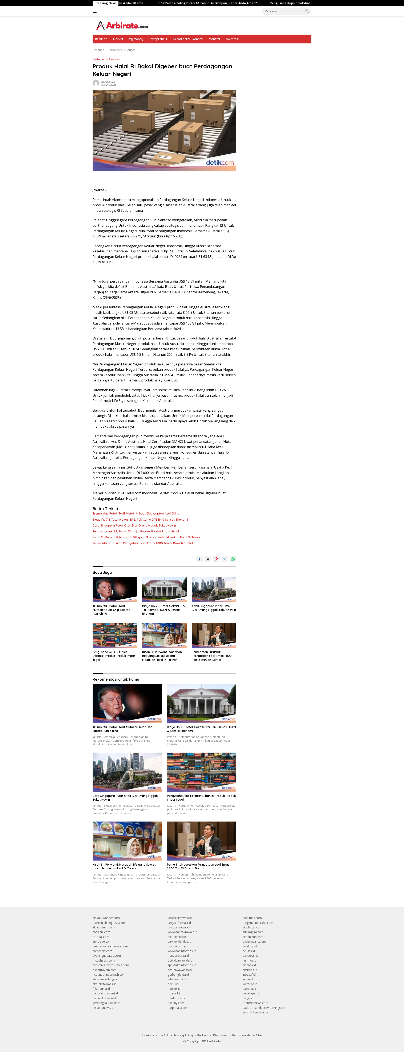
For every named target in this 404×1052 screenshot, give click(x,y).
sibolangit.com (252, 927)
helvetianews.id (103, 1008)
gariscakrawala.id (104, 998)
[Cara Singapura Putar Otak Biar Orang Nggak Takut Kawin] (214, 589)
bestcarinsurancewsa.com (110, 946)
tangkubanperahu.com (258, 923)
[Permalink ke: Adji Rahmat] (96, 83)
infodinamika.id (178, 979)
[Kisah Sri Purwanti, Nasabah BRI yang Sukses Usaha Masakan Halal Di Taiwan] (164, 635)
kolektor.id (250, 946)
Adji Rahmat (108, 82)
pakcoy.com (176, 1003)
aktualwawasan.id (180, 970)
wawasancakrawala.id (182, 932)
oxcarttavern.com (105, 970)
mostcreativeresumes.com (111, 965)
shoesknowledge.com (107, 979)
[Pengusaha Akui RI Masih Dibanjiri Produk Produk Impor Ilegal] (115, 635)
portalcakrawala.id (180, 960)
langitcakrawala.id (180, 918)
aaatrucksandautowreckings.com (265, 1008)
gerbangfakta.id (178, 975)
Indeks (146, 1035)
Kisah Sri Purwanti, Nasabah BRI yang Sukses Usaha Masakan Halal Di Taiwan (147, 537)
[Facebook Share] (199, 559)
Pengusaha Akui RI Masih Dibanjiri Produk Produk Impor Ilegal (136, 531)
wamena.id (250, 984)
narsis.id (173, 984)
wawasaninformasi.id (182, 951)
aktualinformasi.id (105, 984)
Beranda (101, 39)
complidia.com (102, 951)
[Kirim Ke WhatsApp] (233, 559)
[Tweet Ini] (208, 559)
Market (118, 39)
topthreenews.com (255, 1003)
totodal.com (101, 937)
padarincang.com (254, 941)
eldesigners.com (104, 927)
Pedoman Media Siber (247, 1035)
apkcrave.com (102, 941)
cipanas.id (249, 965)
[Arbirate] (122, 25)
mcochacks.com (104, 960)
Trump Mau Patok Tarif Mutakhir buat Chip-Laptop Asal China (136, 513)
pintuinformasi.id (179, 946)
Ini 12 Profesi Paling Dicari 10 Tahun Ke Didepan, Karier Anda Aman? (167, 3)
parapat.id (249, 989)
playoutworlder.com (106, 918)
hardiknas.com (177, 998)
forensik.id (175, 993)
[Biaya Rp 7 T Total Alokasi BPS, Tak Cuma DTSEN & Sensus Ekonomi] (164, 589)
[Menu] (95, 11)
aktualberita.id (177, 937)
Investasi (232, 39)
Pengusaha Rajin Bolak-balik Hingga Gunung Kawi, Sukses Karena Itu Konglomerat (292, 3)
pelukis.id (249, 951)
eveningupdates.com (107, 956)
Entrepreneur (158, 39)
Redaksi (203, 1035)
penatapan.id (251, 993)
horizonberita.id (178, 956)
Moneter (215, 39)
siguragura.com (253, 932)
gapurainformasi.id (105, 993)
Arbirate (215, 1041)
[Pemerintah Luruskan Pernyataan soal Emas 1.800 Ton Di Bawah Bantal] (214, 635)
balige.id (248, 998)
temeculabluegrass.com (109, 923)
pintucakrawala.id (179, 927)
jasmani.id (249, 960)
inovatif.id (249, 975)
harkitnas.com (252, 918)
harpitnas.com (177, 1008)
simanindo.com (253, 937)
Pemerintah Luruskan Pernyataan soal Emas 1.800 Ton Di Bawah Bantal (143, 543)
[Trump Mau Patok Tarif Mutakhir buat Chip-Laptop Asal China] (115, 589)
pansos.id (174, 989)
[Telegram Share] (225, 559)
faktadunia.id (101, 989)
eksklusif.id (250, 970)
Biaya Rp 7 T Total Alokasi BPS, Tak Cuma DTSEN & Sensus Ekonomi (140, 519)
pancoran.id (250, 956)
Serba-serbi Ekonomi (188, 39)
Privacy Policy (183, 1035)
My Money (136, 39)
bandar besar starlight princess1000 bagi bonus (275, 50)
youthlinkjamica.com (257, 1012)
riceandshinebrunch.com (109, 975)
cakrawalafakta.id (179, 941)
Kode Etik (162, 1035)
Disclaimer (220, 1035)
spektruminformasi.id (182, 965)
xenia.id (248, 979)
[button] (307, 11)
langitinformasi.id (179, 923)
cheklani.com (101, 932)
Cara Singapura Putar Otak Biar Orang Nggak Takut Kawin (134, 525)
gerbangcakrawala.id (106, 1003)
